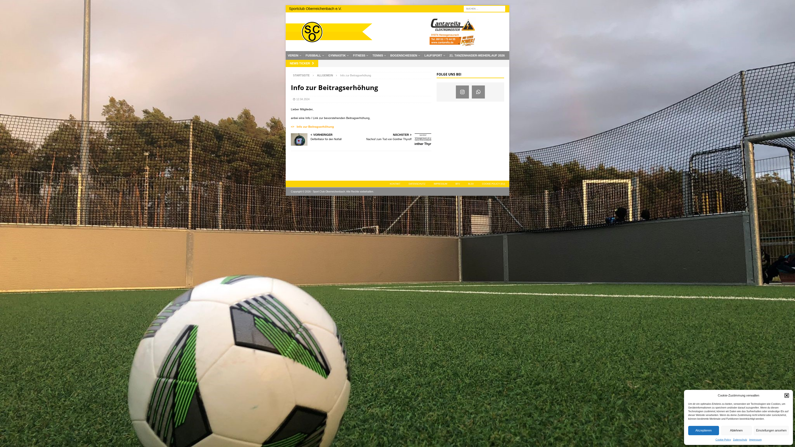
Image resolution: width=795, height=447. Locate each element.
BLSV (471, 184)
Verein (293, 55)
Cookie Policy (723, 439)
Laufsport (433, 55)
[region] (452, 32)
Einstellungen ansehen (771, 430)
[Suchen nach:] (484, 8)
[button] (787, 395)
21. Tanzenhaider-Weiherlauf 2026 (477, 55)
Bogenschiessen (403, 55)
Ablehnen (736, 430)
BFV (457, 184)
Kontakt (395, 184)
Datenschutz (740, 439)
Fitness (359, 55)
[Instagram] (462, 92)
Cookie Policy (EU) (493, 184)
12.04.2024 (303, 99)
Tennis (377, 55)
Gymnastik (337, 55)
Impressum (755, 439)
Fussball (313, 55)
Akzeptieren (703, 430)
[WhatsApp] (478, 92)
